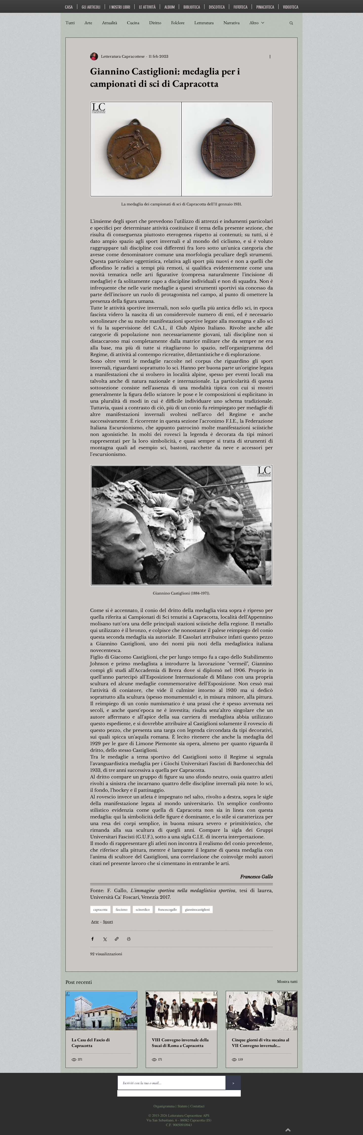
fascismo (121, 909)
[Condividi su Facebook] (92, 939)
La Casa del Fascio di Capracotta (91, 1042)
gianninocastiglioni (197, 909)
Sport (108, 921)
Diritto (155, 22)
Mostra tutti (287, 981)
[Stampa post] (128, 939)
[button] (291, 23)
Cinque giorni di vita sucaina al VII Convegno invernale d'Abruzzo (260, 1042)
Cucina (133, 22)
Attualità (109, 22)
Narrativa (231, 22)
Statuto (182, 1106)
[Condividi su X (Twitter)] (104, 939)
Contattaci (197, 1106)
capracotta (100, 909)
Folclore (177, 22)
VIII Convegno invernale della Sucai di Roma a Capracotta (180, 1042)
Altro (254, 22)
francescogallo (167, 909)
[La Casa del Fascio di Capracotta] (101, 1011)
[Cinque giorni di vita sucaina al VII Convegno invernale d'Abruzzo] (261, 1011)
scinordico (143, 909)
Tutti (70, 22)
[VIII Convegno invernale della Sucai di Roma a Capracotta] (181, 1011)
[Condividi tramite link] (116, 939)
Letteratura (204, 22)
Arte (88, 22)
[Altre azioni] (270, 56)
